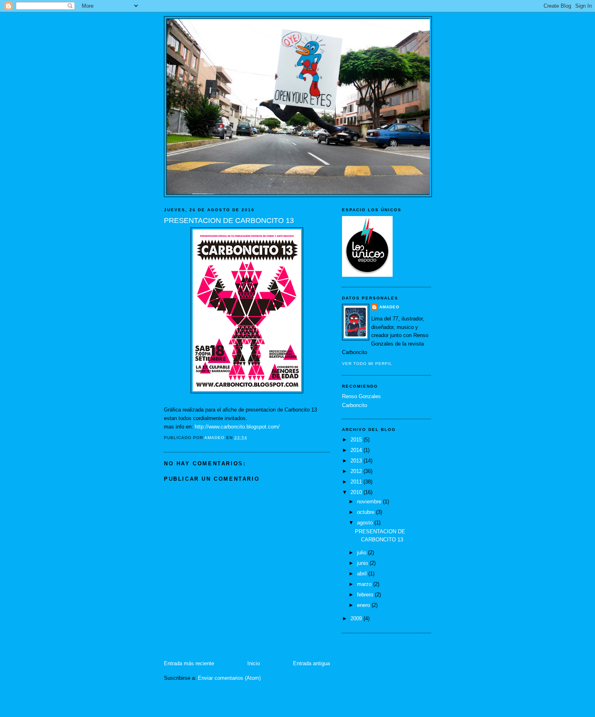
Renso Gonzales (361, 396)
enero (364, 605)
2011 (357, 482)
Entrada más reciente (189, 663)
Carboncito (354, 405)
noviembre (370, 502)
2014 (357, 450)
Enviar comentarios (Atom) (229, 678)
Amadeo (389, 307)
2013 (357, 461)
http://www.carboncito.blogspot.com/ (237, 427)
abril (362, 574)
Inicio (253, 663)
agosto (365, 523)
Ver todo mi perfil (367, 363)
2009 (357, 618)
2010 (357, 492)
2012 (357, 471)
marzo (365, 584)
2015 (357, 440)
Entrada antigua (311, 663)
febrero (366, 595)
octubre (366, 512)
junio (363, 563)
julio (362, 552)
